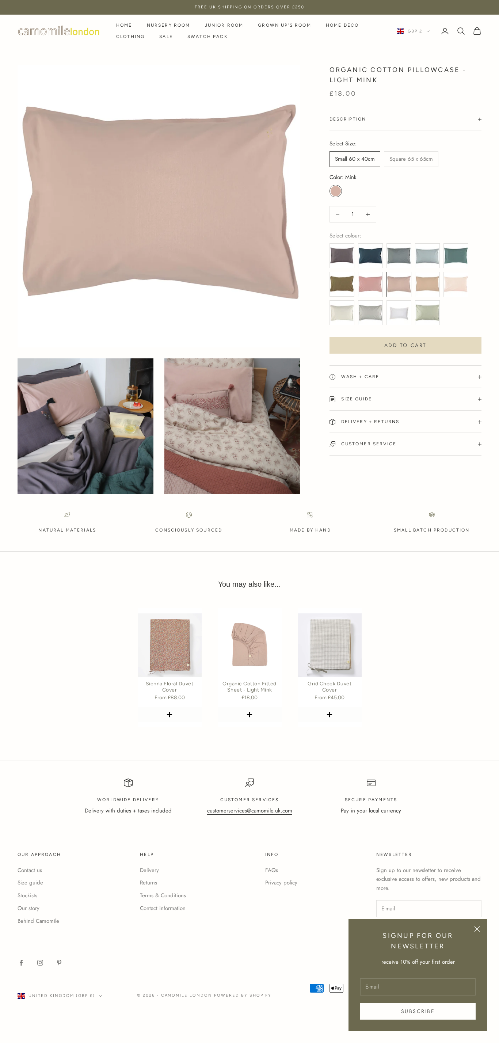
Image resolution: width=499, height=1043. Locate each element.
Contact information (163, 908)
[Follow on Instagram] (40, 962)
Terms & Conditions (163, 895)
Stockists (27, 895)
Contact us (30, 870)
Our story (28, 908)
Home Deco (342, 25)
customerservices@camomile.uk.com (249, 811)
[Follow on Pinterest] (59, 962)
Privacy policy (281, 883)
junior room (224, 25)
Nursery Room (168, 25)
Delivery (149, 870)
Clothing (130, 36)
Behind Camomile (38, 921)
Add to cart (405, 345)
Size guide (30, 883)
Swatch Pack (207, 36)
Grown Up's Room (284, 25)
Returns (148, 883)
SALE (166, 36)
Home (124, 25)
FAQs (271, 870)
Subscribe (418, 1011)
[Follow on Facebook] (21, 962)
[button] (170, 714)
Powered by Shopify (242, 995)
